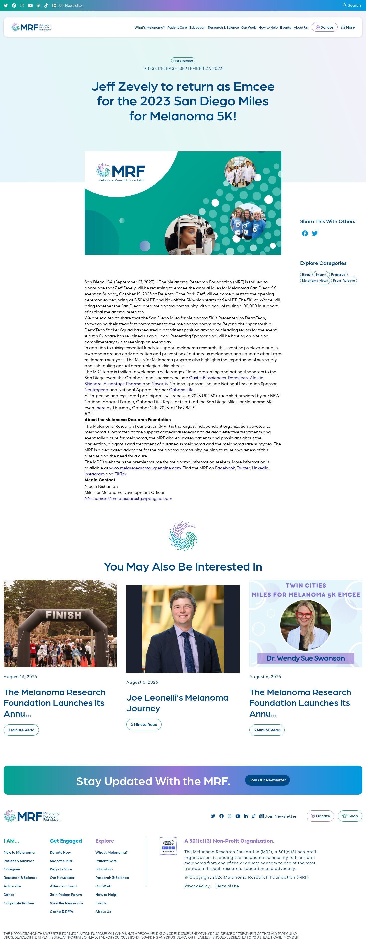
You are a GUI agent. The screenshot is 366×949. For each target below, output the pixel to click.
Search (354, 5)
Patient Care (177, 27)
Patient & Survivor (19, 861)
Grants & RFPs (61, 911)
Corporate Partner (19, 903)
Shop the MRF (61, 861)
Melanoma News (315, 280)
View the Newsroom (66, 903)
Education (197, 27)
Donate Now (60, 852)
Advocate (12, 886)
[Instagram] (22, 5)
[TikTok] (46, 5)
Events (285, 27)
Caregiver (12, 869)
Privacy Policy (197, 886)
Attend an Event (63, 886)
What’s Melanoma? (150, 27)
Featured (338, 274)
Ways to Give (61, 869)
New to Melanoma (19, 852)
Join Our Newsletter (267, 779)
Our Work (248, 27)
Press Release (183, 60)
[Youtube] (30, 5)
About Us (301, 27)
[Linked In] (38, 5)
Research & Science (223, 27)
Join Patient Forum (66, 894)
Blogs (306, 274)
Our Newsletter (62, 877)
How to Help (268, 27)
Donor (9, 894)
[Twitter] (6, 5)
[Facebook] (14, 5)
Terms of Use (227, 886)
